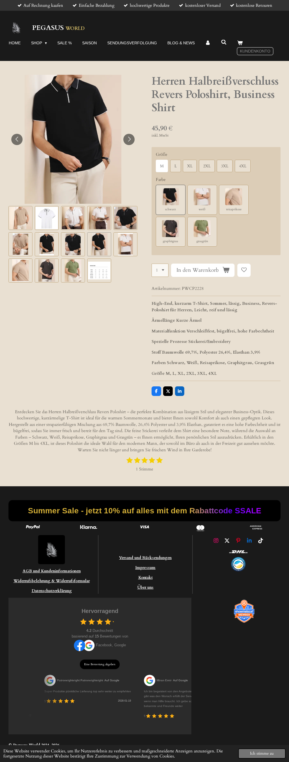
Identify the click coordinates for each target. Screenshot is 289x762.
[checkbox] (83, 622)
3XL (224, 166)
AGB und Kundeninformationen (52, 571)
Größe (161, 154)
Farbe (161, 179)
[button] (20, 218)
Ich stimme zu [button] (262, 753)
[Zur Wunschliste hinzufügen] (244, 270)
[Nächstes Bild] (129, 139)
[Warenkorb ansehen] (240, 43)
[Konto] (208, 43)
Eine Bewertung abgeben (99, 664)
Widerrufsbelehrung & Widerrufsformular (52, 581)
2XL (207, 166)
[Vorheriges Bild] (17, 139)
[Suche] (224, 42)
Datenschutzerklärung (52, 591)
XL (189, 166)
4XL (242, 166)
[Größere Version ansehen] (238, 564)
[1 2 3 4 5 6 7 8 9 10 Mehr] (160, 270)
